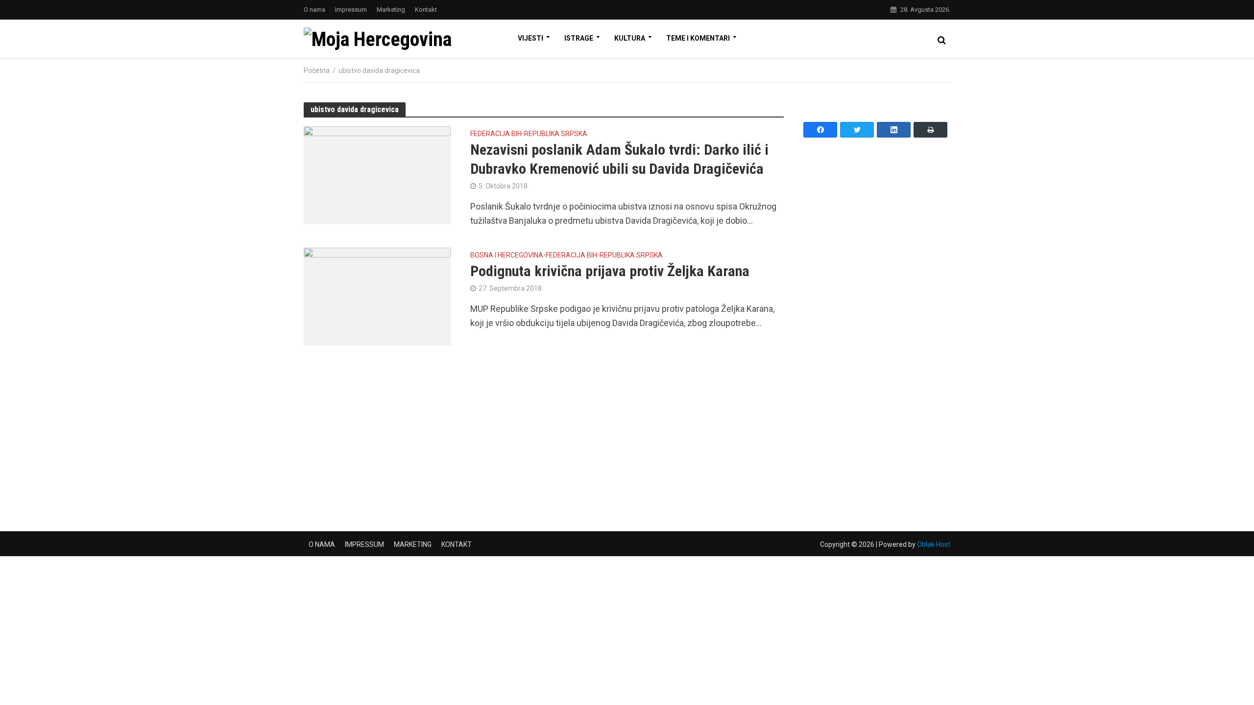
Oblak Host (933, 544)
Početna (317, 70)
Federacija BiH (496, 134)
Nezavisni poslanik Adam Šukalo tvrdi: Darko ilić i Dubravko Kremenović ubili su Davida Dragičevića (619, 159)
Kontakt (426, 9)
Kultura (629, 38)
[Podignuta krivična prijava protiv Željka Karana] (377, 296)
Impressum (351, 9)
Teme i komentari (698, 38)
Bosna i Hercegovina (506, 255)
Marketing (391, 9)
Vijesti (530, 38)
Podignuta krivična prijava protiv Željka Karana (609, 271)
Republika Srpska (555, 134)
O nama (314, 9)
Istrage (578, 38)
